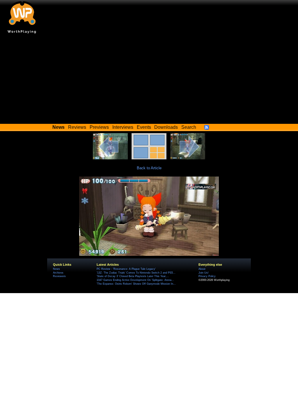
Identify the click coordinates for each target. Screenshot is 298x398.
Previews (99, 127)
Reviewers (59, 276)
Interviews (122, 127)
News (56, 268)
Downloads (166, 127)
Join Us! (203, 272)
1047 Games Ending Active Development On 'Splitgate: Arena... (135, 280)
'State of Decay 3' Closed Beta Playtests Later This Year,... (133, 276)
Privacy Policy (207, 276)
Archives (58, 272)
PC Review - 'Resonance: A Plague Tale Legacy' (126, 268)
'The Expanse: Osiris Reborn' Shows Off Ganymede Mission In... (136, 283)
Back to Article (149, 168)
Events (144, 127)
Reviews (77, 127)
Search (188, 127)
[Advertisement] (149, 80)
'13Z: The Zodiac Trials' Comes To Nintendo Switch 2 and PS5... (136, 272)
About (201, 268)
